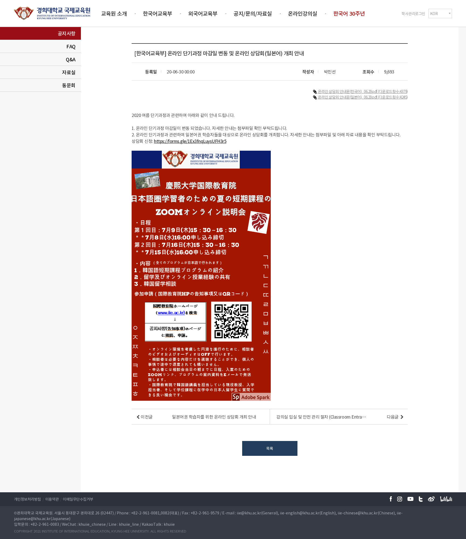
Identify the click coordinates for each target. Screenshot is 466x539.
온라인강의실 (302, 13)
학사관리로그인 (413, 13)
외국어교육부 (202, 13)
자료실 (69, 72)
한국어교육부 (157, 13)
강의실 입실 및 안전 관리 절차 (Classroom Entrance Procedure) (321, 416)
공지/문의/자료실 (253, 13)
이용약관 (52, 499)
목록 (269, 448)
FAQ (71, 46)
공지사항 (67, 33)
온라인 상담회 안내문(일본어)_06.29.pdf (348, 97)
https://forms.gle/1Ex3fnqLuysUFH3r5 (190, 141)
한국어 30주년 (349, 13)
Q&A (71, 59)
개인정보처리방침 (27, 499)
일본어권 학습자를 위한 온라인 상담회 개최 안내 (214, 416)
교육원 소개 (114, 13)
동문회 (69, 85)
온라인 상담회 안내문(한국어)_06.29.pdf (348, 91)
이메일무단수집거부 (78, 499)
